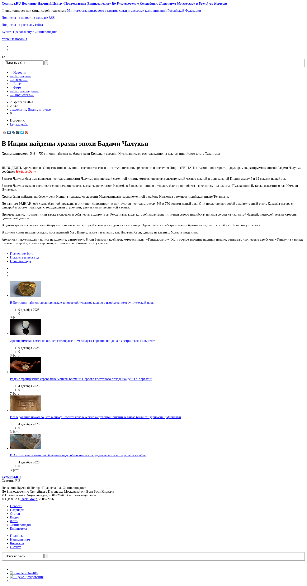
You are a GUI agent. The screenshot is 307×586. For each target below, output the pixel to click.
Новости (16, 506)
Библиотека (18, 528)
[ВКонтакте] (9, 132)
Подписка (17, 535)
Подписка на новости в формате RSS (28, 17)
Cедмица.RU (11, 477)
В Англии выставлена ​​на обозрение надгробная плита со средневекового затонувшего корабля (78, 455)
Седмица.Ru (19, 124)
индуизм (45, 109)
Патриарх (17, 510)
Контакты (17, 543)
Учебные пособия (14, 39)
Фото (14, 521)
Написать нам (20, 539)
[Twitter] (22, 132)
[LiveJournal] (13, 132)
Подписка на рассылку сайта (22, 24)
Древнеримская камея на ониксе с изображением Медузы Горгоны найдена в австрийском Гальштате (82, 341)
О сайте (15, 547)
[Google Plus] (26, 132)
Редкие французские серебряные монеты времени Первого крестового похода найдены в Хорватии (81, 379)
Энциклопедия (20, 525)
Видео (14, 517)
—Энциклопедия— (24, 91)
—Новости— (19, 72)
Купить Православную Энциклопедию (29, 32)
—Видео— (18, 83)
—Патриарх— (20, 76)
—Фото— (17, 87)
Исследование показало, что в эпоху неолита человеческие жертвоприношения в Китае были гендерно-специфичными (95, 417)
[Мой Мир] (18, 132)
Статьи (15, 513)
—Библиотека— (21, 95)
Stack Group (28, 499)
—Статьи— (18, 80)
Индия (32, 109)
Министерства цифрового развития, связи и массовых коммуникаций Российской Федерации (134, 10)
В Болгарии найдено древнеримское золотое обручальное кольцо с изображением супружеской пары (82, 302)
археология (18, 109)
